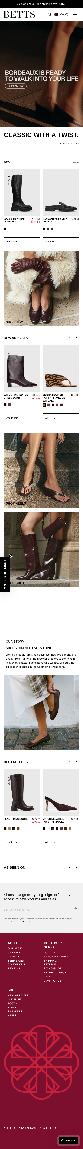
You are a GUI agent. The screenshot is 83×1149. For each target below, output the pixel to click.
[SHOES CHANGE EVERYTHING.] (41, 633)
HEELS (12, 1015)
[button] (64, 14)
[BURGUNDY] (52, 229)
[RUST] (18, 828)
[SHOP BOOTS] (41, 549)
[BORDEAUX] (9, 404)
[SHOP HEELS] (41, 470)
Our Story (15, 948)
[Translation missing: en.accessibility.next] (76, 867)
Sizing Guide (53, 968)
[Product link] (22, 208)
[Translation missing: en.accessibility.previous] (69, 867)
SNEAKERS (15, 1011)
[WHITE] (48, 828)
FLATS (12, 1007)
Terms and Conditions (16, 962)
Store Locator (55, 972)
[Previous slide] (69, 337)
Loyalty (50, 952)
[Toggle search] (49, 14)
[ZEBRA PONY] (44, 405)
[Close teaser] (11, 556)
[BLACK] (5, 229)
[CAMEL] (9, 828)
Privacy (14, 956)
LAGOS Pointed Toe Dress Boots (16, 396)
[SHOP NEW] (41, 288)
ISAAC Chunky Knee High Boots (14, 220)
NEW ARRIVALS (18, 995)
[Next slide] (76, 337)
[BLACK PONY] (57, 828)
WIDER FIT (15, 999)
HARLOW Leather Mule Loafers (55, 220)
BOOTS (12, 1003)
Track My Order (56, 956)
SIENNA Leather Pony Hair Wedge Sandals (54, 397)
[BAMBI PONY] (70, 828)
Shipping (50, 960)
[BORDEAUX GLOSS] (61, 828)
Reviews (14, 968)
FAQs (47, 976)
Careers (14, 952)
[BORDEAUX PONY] (48, 404)
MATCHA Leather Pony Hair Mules (53, 820)
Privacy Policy (28, 922)
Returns (50, 964)
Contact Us (52, 980)
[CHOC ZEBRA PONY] (65, 828)
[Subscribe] (75, 908)
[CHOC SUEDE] (48, 229)
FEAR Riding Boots (16, 819)
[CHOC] (61, 404)
